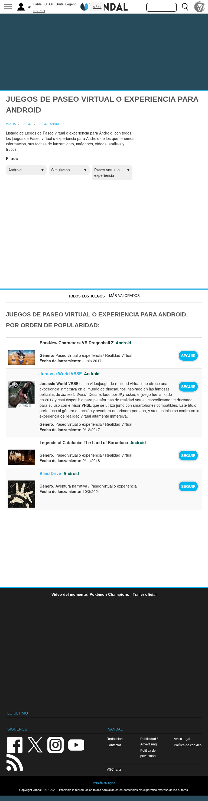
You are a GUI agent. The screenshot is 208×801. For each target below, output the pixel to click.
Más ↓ (97, 7)
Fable (37, 4)
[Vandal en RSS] (14, 762)
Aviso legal (182, 739)
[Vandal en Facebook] (14, 744)
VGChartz (114, 769)
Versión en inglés (104, 782)
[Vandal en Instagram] (55, 744)
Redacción (115, 739)
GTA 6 (48, 4)
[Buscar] (185, 7)
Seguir (188, 356)
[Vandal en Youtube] (76, 744)
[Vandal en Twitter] (35, 744)
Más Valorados (124, 296)
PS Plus (39, 11)
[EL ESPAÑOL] (199, 6)
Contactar (114, 745)
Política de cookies (188, 745)
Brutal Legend (66, 4)
